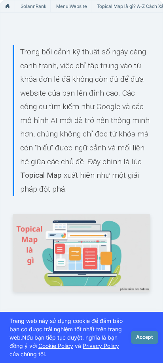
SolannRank (33, 6)
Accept (144, 337)
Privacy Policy (101, 345)
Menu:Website (71, 6)
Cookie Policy (55, 345)
